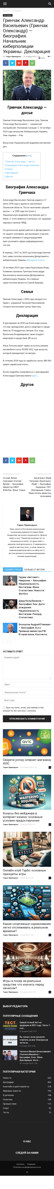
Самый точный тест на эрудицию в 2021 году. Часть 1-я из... (35, 1025)
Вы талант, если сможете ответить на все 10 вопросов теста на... (34, 1040)
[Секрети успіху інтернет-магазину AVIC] (27, 742)
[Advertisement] (27, 417)
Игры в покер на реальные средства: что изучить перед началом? (23, 984)
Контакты (20, 1164)
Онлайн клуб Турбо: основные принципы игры (24, 872)
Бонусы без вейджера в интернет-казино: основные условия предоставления (22, 817)
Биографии (17, 11)
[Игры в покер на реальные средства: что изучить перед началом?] (27, 959)
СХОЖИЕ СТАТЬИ (13, 569)
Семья (8, 169)
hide (29, 156)
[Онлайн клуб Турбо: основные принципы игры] (27, 849)
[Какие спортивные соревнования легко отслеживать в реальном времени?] (27, 902)
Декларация (11, 172)
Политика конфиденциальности (27, 1167)
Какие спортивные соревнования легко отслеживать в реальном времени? (27, 927)
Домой (6, 11)
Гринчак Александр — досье (19, 161)
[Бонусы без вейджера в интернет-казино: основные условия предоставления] (27, 792)
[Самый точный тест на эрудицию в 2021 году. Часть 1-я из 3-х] (10, 1026)
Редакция (31, 1164)
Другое (8, 176)
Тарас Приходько (13, 56)
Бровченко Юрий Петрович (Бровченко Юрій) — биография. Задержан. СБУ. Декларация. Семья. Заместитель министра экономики (40, 487)
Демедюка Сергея (35, 260)
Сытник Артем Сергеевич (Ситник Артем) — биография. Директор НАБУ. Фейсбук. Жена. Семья (14, 484)
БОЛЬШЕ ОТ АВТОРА (34, 569)
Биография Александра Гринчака (21, 165)
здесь (35, 375)
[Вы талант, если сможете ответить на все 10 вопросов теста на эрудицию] (10, 1041)
